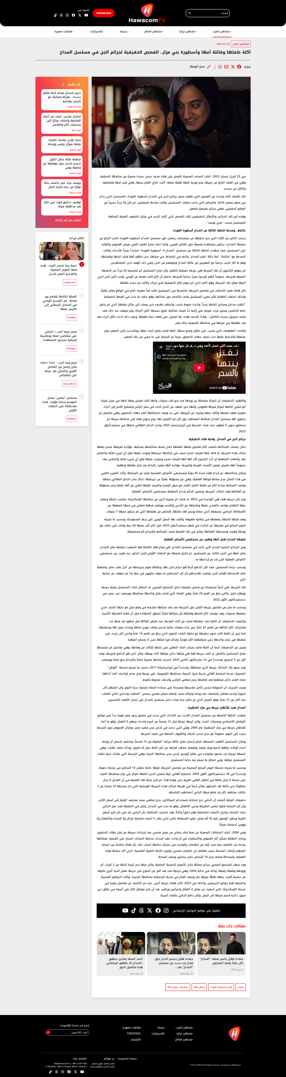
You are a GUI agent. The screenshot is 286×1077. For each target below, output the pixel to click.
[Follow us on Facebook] (73, 15)
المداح (241, 987)
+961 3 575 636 (79, 1063)
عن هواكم (109, 1058)
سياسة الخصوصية (127, 1058)
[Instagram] (166, 911)
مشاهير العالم (154, 31)
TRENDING (103, 13)
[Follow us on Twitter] (75, 1072)
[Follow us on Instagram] (67, 15)
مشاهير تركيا (188, 31)
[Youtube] (125, 911)
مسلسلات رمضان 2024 (177, 987)
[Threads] (61, 15)
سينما (124, 31)
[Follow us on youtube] (86, 15)
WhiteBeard (236, 1065)
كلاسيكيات (97, 31)
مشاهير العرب (222, 31)
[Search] (189, 13)
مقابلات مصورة (64, 31)
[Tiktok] (133, 911)
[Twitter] (233, 67)
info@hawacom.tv (62, 1063)
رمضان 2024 (199, 987)
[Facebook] (239, 67)
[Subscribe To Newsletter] (48, 1032)
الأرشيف (136, 1039)
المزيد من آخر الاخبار (68, 220)
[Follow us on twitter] (80, 15)
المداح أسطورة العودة (221, 987)
